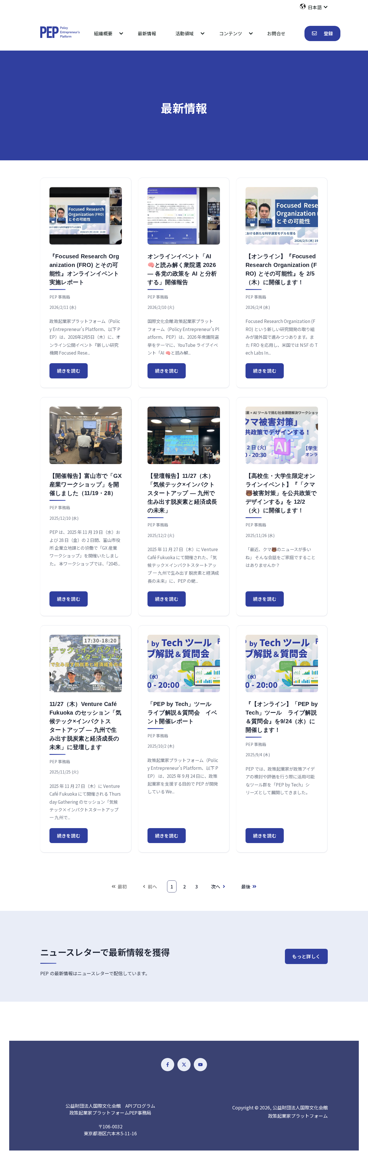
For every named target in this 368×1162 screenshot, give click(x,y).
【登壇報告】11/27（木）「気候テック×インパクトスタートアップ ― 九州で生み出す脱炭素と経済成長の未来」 (182, 493)
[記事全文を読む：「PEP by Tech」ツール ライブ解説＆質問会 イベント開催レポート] (183, 663)
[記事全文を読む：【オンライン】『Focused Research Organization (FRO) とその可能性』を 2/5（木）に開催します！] (282, 216)
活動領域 (184, 33)
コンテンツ (230, 33)
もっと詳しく (306, 956)
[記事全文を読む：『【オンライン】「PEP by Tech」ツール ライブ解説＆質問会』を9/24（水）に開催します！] (282, 663)
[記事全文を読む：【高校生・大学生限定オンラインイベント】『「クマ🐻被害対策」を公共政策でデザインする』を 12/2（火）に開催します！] (282, 435)
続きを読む (68, 370)
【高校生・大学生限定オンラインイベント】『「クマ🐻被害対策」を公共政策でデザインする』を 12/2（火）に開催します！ (281, 493)
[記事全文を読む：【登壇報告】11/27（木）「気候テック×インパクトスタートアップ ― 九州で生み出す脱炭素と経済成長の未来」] (183, 435)
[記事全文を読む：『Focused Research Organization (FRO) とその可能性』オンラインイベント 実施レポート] (85, 216)
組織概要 (103, 33)
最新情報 (147, 33)
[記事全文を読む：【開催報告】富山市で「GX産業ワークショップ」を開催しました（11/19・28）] (85, 435)
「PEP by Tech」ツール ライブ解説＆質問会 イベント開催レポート (182, 712)
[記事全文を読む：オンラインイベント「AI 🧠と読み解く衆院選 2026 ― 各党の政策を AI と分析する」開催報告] (183, 216)
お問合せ (276, 33)
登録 (328, 33)
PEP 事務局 (59, 297)
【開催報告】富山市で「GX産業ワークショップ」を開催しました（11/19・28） (85, 484)
